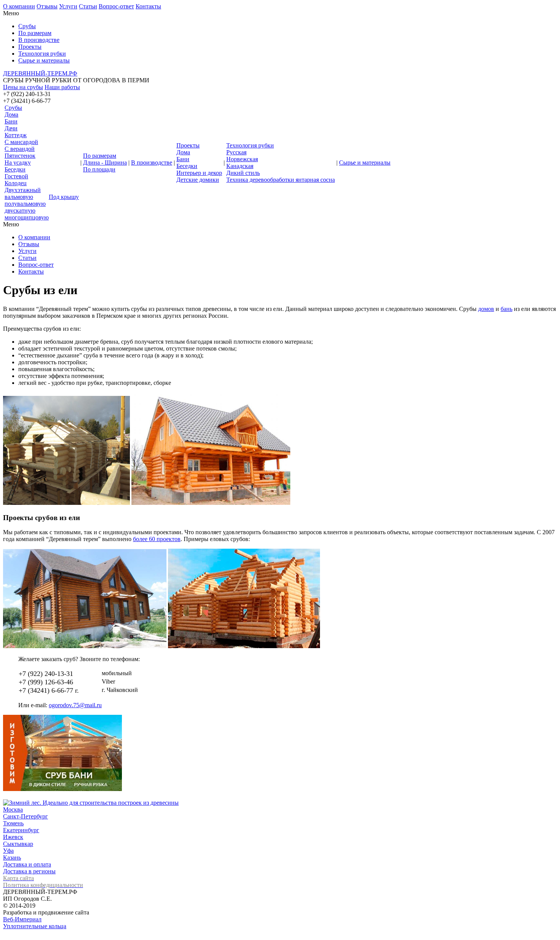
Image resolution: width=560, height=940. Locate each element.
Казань (12, 857)
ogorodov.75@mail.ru (75, 705)
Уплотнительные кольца (34, 926)
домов (486, 309)
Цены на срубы (23, 87)
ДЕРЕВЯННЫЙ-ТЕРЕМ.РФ (40, 73)
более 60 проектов (157, 539)
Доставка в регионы (29, 871)
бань (506, 309)
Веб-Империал (22, 919)
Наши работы (62, 87)
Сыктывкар (18, 844)
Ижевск (13, 837)
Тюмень (13, 823)
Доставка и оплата (27, 864)
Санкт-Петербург (25, 816)
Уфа (8, 850)
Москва (13, 809)
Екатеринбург (21, 830)
